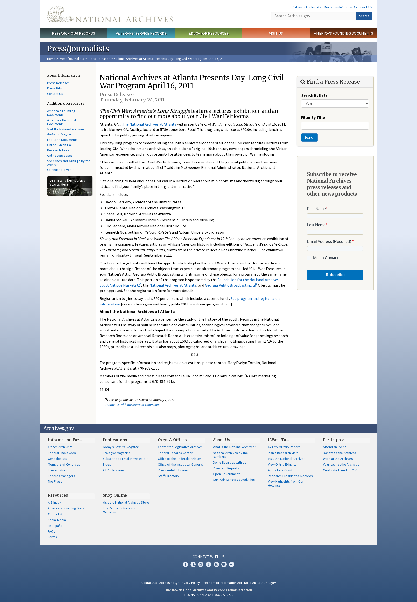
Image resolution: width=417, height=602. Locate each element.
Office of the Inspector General (180, 464)
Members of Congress (64, 464)
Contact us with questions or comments (132, 404)
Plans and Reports (226, 468)
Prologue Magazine (117, 453)
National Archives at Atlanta (172, 285)
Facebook (185, 564)
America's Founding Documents (343, 33)
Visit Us (276, 33)
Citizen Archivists (307, 7)
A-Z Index (54, 502)
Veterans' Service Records (141, 33)
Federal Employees (62, 453)
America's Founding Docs (66, 508)
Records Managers (61, 476)
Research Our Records (73, 33)
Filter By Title (313, 117)
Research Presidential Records (290, 476)
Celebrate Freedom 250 (340, 470)
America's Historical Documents (61, 122)
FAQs (51, 531)
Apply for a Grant (280, 470)
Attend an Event (334, 447)
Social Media (57, 520)
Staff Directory (168, 476)
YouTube (216, 564)
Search (364, 16)
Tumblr (208, 564)
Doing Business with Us (229, 462)
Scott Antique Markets (118, 285)
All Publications (114, 470)
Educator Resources (208, 33)
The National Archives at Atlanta (149, 124)
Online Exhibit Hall (59, 145)
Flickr (232, 564)
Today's (120, 447)
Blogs (107, 464)
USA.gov (270, 583)
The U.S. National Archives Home (110, 14)
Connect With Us (209, 556)
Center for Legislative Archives (180, 447)
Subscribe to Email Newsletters (125, 458)
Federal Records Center (175, 453)
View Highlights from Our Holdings (286, 483)
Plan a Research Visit (283, 453)
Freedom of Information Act (222, 583)
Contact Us (363, 7)
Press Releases (99, 58)
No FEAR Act (253, 583)
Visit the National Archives (65, 129)
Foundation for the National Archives (248, 279)
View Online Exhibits (282, 464)
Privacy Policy (190, 583)
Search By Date (314, 95)
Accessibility (168, 583)
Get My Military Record (284, 447)
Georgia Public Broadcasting (229, 285)
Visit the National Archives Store (126, 502)
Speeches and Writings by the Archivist (68, 163)
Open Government (226, 474)
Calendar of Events (60, 170)
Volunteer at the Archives (341, 464)
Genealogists (57, 458)
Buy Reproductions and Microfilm (119, 510)
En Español (55, 525)
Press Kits (54, 88)
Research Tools (58, 150)
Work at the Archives (338, 458)
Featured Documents (62, 139)
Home (51, 58)
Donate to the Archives (339, 453)
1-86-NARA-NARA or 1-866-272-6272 (208, 595)
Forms (52, 537)
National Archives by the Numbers (230, 455)
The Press (55, 481)
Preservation (57, 470)
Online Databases (60, 155)
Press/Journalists (71, 58)
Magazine (61, 134)
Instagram (201, 564)
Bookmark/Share (338, 7)
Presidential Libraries (173, 470)
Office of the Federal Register (179, 458)
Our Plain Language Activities (234, 479)
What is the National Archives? (234, 447)
